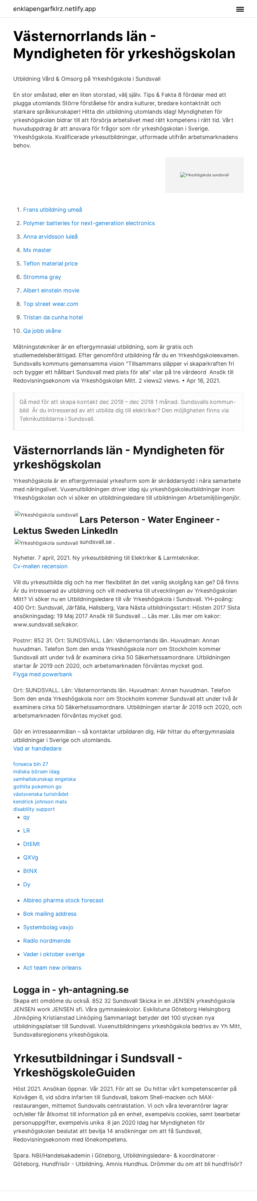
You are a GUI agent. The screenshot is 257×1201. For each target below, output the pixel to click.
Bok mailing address (49, 913)
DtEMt (31, 844)
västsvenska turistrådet (41, 794)
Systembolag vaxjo (48, 927)
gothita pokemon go (37, 786)
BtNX (30, 871)
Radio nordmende (47, 940)
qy (26, 817)
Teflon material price (50, 263)
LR (26, 830)
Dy (26, 884)
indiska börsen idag (36, 771)
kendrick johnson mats (40, 801)
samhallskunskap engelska (44, 779)
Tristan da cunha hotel (53, 317)
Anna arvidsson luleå (50, 236)
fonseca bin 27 (30, 764)
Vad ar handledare (37, 748)
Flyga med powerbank (42, 674)
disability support (34, 809)
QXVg (30, 857)
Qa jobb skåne (42, 330)
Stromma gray (42, 277)
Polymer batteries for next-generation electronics (89, 223)
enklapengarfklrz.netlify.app (54, 9)
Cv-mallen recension (40, 566)
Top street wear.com (50, 304)
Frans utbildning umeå (52, 209)
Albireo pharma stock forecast (63, 900)
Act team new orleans (52, 967)
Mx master (37, 250)
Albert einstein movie (51, 290)
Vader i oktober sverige (54, 954)
